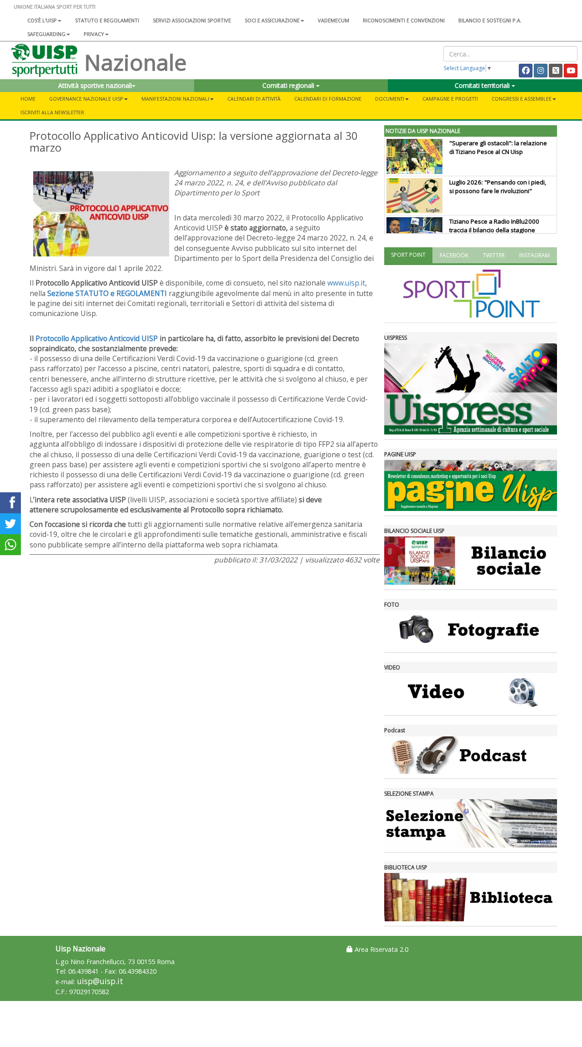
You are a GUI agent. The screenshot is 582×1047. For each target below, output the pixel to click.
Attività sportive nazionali (95, 85)
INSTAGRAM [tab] (534, 255)
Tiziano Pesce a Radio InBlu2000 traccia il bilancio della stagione (494, 225)
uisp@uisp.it (100, 981)
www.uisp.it (346, 283)
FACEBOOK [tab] (454, 255)
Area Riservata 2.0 (380, 949)
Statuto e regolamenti (107, 20)
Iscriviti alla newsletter (52, 112)
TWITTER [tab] (494, 255)
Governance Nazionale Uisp (86, 98)
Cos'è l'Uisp (42, 20)
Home (27, 98)
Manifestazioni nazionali (175, 98)
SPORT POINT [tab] (408, 255)
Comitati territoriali (483, 85)
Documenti (389, 98)
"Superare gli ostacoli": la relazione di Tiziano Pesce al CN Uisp (498, 147)
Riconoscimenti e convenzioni (404, 20)
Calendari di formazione (327, 98)
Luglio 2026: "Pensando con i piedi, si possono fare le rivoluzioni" (497, 186)
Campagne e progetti (450, 98)
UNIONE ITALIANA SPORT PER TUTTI (54, 6)
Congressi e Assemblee (522, 98)
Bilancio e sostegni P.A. (490, 20)
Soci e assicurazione (272, 20)
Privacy (94, 34)
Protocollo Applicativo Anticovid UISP (96, 338)
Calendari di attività (254, 98)
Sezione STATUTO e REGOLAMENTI (107, 293)
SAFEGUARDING (46, 34)
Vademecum (333, 20)
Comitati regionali (289, 85)
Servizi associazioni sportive (192, 20)
